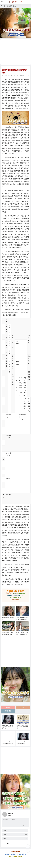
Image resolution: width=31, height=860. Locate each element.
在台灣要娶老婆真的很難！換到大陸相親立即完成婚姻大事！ (22, 619)
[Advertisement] (15, 52)
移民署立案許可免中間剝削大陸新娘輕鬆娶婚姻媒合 (22, 634)
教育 (23, 707)
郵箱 (5, 834)
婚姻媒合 (8, 707)
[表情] (26, 825)
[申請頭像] (27, 814)
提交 (8, 843)
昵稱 (5, 830)
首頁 (3, 6)
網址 (5, 838)
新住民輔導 (9, 6)
